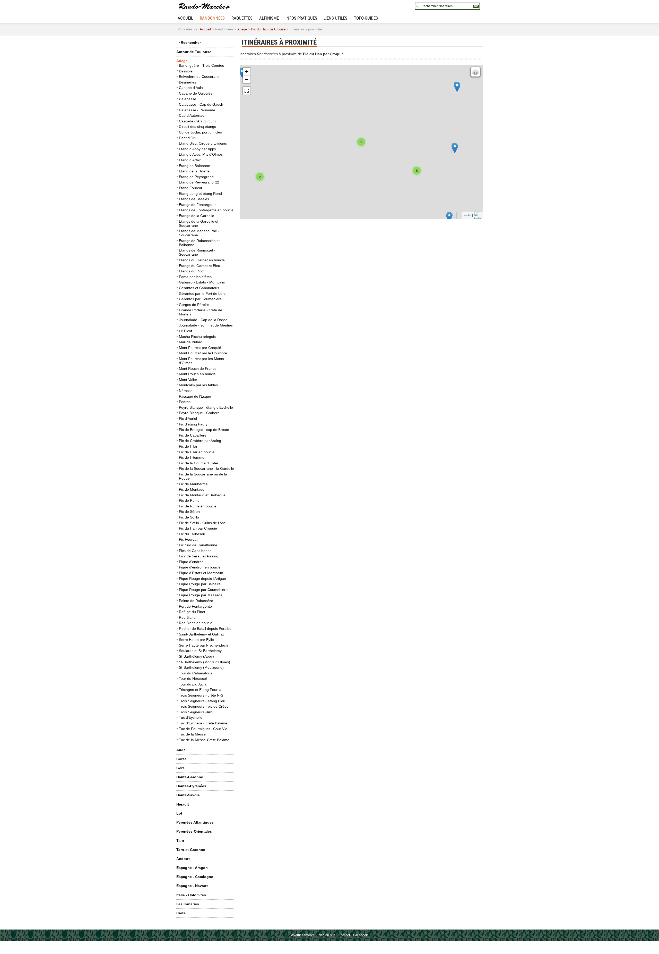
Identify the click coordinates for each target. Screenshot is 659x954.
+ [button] (246, 71)
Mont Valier (188, 380)
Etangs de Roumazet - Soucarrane (197, 252)
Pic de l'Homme (191, 457)
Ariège (242, 29)
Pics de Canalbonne (195, 551)
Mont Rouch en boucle (197, 374)
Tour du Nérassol (193, 678)
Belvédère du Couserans (199, 76)
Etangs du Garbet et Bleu (199, 266)
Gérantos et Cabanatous (199, 288)
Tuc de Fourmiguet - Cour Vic (203, 729)
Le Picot (185, 331)
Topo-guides (366, 18)
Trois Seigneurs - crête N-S (201, 695)
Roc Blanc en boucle (195, 623)
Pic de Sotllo (189, 517)
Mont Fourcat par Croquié (200, 348)
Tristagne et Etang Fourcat (200, 690)
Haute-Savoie (188, 795)
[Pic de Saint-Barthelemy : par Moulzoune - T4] (455, 148)
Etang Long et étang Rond (200, 193)
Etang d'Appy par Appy (197, 149)
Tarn (180, 840)
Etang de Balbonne (194, 166)
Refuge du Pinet (192, 612)
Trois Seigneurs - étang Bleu (202, 701)
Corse (181, 759)
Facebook (360, 935)
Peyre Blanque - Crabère (199, 413)
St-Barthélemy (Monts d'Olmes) (204, 662)
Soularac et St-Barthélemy (200, 651)
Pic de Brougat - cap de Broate (204, 430)
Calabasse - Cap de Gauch (201, 104)
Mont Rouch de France (197, 368)
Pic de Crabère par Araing (200, 441)
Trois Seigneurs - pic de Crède (204, 706)
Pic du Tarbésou (192, 534)
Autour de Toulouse (193, 52)
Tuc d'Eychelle (190, 717)
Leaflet (467, 215)
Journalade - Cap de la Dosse (203, 320)
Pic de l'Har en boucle (196, 452)
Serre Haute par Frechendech (203, 645)
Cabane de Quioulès (195, 93)
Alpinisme (269, 18)
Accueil (185, 18)
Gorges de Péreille (194, 305)
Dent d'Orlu (188, 138)
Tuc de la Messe (192, 734)
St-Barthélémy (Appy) (196, 656)
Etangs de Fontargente (197, 205)
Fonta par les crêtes (195, 277)
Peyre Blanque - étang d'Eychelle (206, 407)
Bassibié (186, 71)
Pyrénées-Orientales (194, 831)
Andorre (183, 859)
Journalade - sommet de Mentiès (206, 325)
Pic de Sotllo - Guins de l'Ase (202, 523)
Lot (179, 813)
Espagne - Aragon (192, 868)
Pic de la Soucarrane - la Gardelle (206, 468)
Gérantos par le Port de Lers (202, 293)
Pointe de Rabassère (196, 601)
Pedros (184, 402)
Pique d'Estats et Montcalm (201, 573)
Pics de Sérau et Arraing (198, 556)
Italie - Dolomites (191, 895)
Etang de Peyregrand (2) (199, 182)
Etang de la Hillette (194, 171)
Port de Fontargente (195, 606)
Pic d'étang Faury (193, 424)
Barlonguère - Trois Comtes (201, 65)
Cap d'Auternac (191, 115)
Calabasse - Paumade (197, 110)
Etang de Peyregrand (196, 177)
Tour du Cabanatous (195, 673)
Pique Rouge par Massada (200, 595)
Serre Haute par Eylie (196, 640)
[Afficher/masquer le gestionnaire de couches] (475, 72)
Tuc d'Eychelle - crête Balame (203, 723)
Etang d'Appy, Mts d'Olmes (201, 154)
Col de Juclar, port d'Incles (200, 132)
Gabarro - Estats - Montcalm (202, 282)
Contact (344, 935)
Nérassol (186, 391)
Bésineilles (187, 82)
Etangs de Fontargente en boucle (206, 210)
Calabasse (187, 99)
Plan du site (326, 935)
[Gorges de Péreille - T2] (457, 87)
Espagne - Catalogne (194, 877)
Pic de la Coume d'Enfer (198, 463)
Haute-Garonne (189, 777)
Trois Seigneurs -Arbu (196, 712)
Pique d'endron (191, 562)
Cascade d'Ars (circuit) (197, 121)
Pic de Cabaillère (192, 435)
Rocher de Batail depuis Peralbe (205, 628)
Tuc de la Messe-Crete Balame (204, 740)
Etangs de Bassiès (194, 199)
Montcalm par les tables (198, 385)
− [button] (246, 79)
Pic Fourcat (188, 539)
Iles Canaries (187, 904)
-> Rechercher (188, 42)
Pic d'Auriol (188, 418)
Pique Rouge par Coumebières (204, 590)
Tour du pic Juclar (193, 684)
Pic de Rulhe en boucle (197, 506)
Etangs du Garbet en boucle (202, 260)
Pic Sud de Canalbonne (198, 545)
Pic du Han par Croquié (268, 29)
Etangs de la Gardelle (196, 216)
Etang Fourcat (190, 188)
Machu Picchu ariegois (197, 336)
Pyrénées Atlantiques (195, 822)
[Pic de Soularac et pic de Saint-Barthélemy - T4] (449, 217)
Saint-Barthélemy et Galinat (201, 634)
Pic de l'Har (188, 446)
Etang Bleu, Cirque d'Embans (203, 143)
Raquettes (242, 18)
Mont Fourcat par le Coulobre (203, 353)
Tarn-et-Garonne (190, 850)
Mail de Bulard (190, 342)
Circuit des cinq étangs (197, 126)
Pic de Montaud (191, 489)
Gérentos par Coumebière (200, 299)
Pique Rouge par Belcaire (200, 584)
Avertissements (303, 935)
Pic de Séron (189, 511)
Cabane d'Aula (191, 88)
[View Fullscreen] (246, 91)
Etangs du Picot (191, 271)
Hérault (182, 804)
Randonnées (212, 18)
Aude (181, 750)
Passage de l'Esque (195, 396)
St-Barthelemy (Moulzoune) (201, 667)
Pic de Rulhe (189, 500)
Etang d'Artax (190, 160)
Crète (181, 913)
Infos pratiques (301, 18)
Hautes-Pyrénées (191, 786)
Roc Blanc (187, 617)
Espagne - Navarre (192, 886)
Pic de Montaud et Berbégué (202, 495)
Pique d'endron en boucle (200, 567)
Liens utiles (335, 18)
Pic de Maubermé (193, 484)
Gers (180, 768)
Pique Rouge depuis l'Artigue (202, 578)
